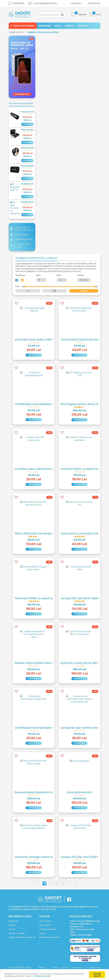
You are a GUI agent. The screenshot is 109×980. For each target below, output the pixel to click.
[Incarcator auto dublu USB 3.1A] (33, 309)
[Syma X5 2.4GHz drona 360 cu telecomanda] (79, 633)
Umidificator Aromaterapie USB (36, 404)
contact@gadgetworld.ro (45, 3)
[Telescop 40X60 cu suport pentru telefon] (33, 568)
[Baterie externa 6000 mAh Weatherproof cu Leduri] (33, 634)
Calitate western (22, 234)
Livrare (42, 933)
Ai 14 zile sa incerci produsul (22, 245)
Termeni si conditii (17, 933)
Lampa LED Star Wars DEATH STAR (84, 856)
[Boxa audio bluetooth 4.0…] (15, 170)
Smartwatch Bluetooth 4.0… (33, 148)
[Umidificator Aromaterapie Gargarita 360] (33, 697)
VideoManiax (65, 968)
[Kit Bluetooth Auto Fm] (15, 187)
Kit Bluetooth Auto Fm (31, 184)
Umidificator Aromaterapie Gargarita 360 (42, 727)
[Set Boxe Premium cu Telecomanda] (15, 208)
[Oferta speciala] (22, 67)
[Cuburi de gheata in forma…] (15, 133)
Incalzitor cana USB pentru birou (37, 468)
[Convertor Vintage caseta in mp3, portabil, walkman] (33, 827)
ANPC (55, 968)
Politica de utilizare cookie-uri (22, 937)
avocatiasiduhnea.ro (93, 968)
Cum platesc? (45, 925)
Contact (12, 925)
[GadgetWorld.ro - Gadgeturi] (20, 15)
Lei (96, 14)
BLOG (58, 26)
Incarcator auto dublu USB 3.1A (36, 339)
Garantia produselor (48, 929)
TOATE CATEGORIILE (24, 26)
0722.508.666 (18, 3)
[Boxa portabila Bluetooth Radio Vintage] (33, 762)
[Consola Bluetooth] (79, 761)
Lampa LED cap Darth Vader (79, 598)
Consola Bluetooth (79, 792)
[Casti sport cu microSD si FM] (79, 503)
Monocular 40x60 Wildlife (32, 112)
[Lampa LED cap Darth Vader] (79, 568)
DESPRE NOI (45, 26)
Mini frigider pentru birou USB (80, 404)
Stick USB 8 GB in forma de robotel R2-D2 (43, 533)
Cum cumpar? (45, 921)
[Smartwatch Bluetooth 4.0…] (15, 151)
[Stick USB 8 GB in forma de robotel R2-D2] (33, 503)
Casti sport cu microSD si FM (79, 533)
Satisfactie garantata (23, 239)
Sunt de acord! (97, 974)
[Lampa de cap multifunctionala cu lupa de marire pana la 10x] (79, 699)
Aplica (84, 291)
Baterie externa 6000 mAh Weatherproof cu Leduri (50, 663)
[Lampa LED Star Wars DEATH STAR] (79, 827)
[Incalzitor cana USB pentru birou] (33, 438)
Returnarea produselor (49, 937)
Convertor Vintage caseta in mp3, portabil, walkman (50, 856)
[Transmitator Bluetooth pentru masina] (79, 309)
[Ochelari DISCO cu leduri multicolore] (79, 438)
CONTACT (82, 26)
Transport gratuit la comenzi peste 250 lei (24, 228)
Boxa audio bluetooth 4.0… (33, 166)
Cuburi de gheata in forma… (33, 130)
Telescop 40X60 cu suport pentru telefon (43, 598)
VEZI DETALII (27, 124)
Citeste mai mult (42, 975)
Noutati (12, 929)
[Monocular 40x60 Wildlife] (15, 115)
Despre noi (13, 921)
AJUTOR (69, 26)
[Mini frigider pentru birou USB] (79, 374)
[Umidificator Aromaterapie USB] (33, 374)
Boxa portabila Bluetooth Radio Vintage (42, 792)
